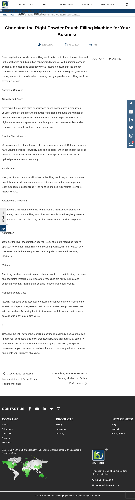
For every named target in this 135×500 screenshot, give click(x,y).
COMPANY (98, 58)
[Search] (127, 5)
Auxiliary (60, 433)
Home (4, 15)
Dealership (108, 4)
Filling (59, 424)
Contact (40, 13)
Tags (12, 15)
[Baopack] (6, 4)
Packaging (61, 429)
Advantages (7, 429)
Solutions (66, 4)
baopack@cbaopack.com (107, 485)
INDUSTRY (115, 58)
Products (25, 4)
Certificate (6, 433)
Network (6, 438)
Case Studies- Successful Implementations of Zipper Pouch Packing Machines (19, 378)
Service (87, 4)
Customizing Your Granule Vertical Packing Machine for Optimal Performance (70, 378)
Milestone (6, 442)
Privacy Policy (118, 433)
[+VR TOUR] (3, 228)
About (46, 4)
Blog (21, 13)
